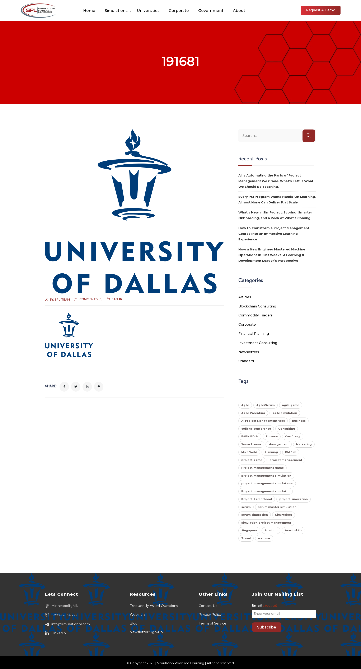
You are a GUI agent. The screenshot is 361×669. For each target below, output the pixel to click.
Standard (246, 361)
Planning (271, 452)
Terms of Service (212, 623)
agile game (290, 405)
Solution (270, 530)
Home (89, 10)
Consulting (286, 428)
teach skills (293, 530)
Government (211, 10)
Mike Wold (249, 452)
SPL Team (62, 299)
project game (251, 460)
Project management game (262, 467)
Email (264, 605)
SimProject (283, 514)
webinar (264, 538)
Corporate (179, 10)
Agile (245, 405)
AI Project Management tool (263, 420)
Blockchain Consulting (257, 306)
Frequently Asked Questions (154, 606)
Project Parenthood (256, 499)
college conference (256, 428)
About (239, 10)
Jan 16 (117, 299)
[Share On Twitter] (75, 387)
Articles (244, 297)
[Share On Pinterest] (98, 387)
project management (285, 460)
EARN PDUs (249, 436)
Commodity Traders (255, 315)
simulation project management (266, 522)
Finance (272, 436)
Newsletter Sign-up (146, 632)
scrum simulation (254, 514)
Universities (148, 10)
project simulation (293, 499)
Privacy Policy (210, 615)
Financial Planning (253, 334)
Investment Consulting (257, 343)
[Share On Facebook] (64, 387)
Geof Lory (292, 436)
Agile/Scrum (265, 405)
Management (278, 444)
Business (299, 420)
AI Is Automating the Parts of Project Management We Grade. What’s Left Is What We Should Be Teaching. (275, 181)
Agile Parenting (253, 413)
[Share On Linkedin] (87, 387)
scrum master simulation (277, 507)
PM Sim (290, 452)
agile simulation (284, 413)
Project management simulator (265, 491)
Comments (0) (91, 299)
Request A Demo (320, 10)
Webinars (137, 615)
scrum (246, 507)
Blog (134, 623)
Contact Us (208, 606)
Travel (246, 538)
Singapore (249, 530)
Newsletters (248, 352)
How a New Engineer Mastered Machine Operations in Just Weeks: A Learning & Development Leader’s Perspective (271, 255)
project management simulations (267, 483)
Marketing (304, 444)
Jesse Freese (251, 444)
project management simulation (266, 475)
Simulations (116, 10)
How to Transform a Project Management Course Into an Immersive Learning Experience (273, 233)
